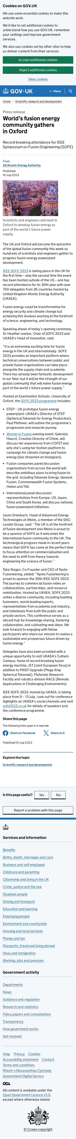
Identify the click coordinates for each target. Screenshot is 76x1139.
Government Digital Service (23, 1076)
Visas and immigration (19, 953)
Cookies (34, 1054)
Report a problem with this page (38, 810)
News (7, 992)
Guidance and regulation (21, 999)
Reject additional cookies (38, 70)
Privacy (19, 1054)
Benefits (9, 850)
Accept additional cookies (38, 60)
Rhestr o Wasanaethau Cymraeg (27, 1070)
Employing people (16, 916)
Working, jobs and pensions (23, 960)
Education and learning (20, 909)
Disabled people (15, 894)
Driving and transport (19, 901)
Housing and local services (23, 931)
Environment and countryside (25, 923)
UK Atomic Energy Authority (22, 165)
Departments (13, 985)
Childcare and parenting (21, 872)
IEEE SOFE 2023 (15, 271)
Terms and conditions (19, 1065)
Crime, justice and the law (22, 887)
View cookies (38, 79)
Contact (48, 1059)
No (61, 795)
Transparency (13, 1021)
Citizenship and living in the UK (26, 879)
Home (7, 101)
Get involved (12, 1036)
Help (6, 1054)
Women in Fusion (19, 434)
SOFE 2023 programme (39, 401)
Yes (44, 795)
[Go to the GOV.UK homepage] (18, 91)
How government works (21, 1029)
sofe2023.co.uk (15, 706)
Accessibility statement (20, 1059)
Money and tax (14, 938)
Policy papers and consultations (27, 1014)
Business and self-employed (24, 864)
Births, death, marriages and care (28, 857)
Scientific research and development (38, 101)
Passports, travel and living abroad (29, 946)
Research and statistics (20, 1007)
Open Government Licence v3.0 (26, 1095)
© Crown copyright (38, 1129)
